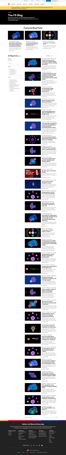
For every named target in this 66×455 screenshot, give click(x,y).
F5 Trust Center (51, 433)
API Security (13, 83)
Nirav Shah (12, 50)
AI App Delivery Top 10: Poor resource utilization (48, 193)
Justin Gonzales (51, 250)
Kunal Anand (45, 107)
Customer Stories (21, 436)
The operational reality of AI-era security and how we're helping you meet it (32, 44)
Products (9, 433)
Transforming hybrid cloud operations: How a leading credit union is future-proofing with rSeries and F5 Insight (49, 76)
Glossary (20, 434)
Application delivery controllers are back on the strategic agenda (49, 279)
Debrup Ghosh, (46, 250)
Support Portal (31, 433)
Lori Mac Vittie (45, 199)
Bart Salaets (45, 69)
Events (50, 440)
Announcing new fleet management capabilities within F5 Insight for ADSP (49, 374)
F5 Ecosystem (13, 70)
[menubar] (33, 1)
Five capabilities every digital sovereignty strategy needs (49, 386)
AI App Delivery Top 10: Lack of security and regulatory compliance (48, 315)
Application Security (14, 86)
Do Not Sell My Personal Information (42, 452)
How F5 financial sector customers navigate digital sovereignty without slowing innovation (49, 62)
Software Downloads (32, 437)
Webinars (20, 437)
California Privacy (32, 452)
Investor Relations (52, 437)
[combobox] (54, 56)
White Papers (21, 433)
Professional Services (32, 434)
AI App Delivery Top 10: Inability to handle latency (49, 397)
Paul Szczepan (45, 332)
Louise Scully (51, 133)
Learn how (25, 428)
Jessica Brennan (51, 297)
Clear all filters (10, 60)
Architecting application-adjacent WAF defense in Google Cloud (48, 113)
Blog (50, 439)
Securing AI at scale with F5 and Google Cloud (49, 267)
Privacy (27, 452)
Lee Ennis (44, 211)
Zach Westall (45, 84)
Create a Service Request (33, 436)
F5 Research (13, 71)
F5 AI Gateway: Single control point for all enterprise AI (47, 90)
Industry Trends (13, 73)
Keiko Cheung (45, 154)
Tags (9, 77)
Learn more (24, 8)
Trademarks (18, 452)
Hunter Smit (45, 166)
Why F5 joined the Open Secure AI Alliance (48, 101)
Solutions (9, 434)
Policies (23, 452)
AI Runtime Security (14, 81)
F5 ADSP (11, 41)
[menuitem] (26, 1)
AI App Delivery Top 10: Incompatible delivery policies (48, 350)
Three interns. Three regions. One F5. (47, 230)
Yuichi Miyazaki (45, 344)
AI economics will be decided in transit (47, 182)
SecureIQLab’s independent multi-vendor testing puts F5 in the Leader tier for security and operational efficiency (15, 44)
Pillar (9, 66)
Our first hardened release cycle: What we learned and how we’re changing (49, 138)
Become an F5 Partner (42, 434)
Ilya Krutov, (45, 119)
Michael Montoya (30, 49)
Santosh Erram (45, 188)
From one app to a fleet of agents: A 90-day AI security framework (49, 291)
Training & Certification (22, 439)
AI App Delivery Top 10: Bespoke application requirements (48, 256)
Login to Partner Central (43, 436)
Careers (50, 434)
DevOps (12, 87)
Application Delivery (14, 84)
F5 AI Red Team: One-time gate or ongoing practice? (49, 148)
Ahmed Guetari (45, 309)
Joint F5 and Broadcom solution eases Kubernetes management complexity (49, 338)
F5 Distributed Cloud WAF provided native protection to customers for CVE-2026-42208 (49, 243)
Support (44, 0)
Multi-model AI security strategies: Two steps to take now (48, 204)
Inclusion (50, 436)
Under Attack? (54, 0)
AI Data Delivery (13, 80)
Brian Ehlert (49, 119)
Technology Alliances (42, 433)
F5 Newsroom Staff (47, 48)
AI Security (12, 82)
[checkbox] (9, 69)
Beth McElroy (45, 273)
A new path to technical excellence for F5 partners (49, 326)
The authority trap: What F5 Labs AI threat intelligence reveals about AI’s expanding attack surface (49, 125)
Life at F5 (45, 41)
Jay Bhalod (45, 414)
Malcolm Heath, (46, 133)
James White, (45, 297)
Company (10, 12)
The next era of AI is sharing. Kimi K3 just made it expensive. (49, 303)
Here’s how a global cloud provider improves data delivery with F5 (48, 160)
